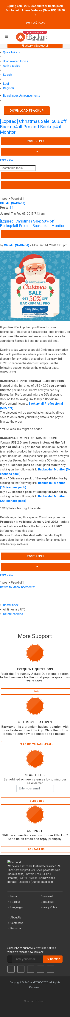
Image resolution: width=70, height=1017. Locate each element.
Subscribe (52, 959)
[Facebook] (11, 969)
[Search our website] (66, 35)
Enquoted (24, 881)
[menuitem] (15, 61)
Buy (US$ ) (36, 23)
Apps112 (36, 877)
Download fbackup (27, 110)
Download (47, 896)
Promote (15, 928)
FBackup (15, 901)
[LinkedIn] (30, 969)
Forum (41, 1001)
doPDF (42, 873)
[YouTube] (40, 969)
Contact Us (16, 922)
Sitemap (29, 1001)
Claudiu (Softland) (12, 203)
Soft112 (25, 877)
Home (14, 896)
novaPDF (31, 873)
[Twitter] (20, 969)
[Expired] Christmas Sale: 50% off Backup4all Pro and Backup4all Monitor (33, 127)
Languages (17, 907)
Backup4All (47, 901)
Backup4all (42, 870)
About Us (15, 917)
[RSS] (50, 969)
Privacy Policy (49, 907)
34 (11, 207)
